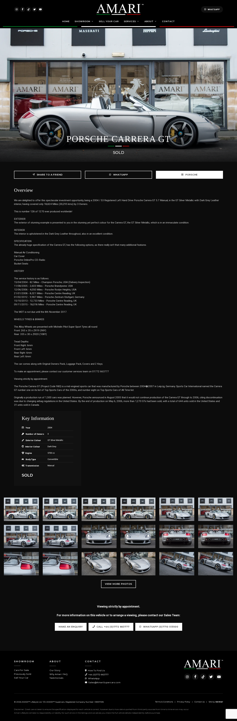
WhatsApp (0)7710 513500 (160, 626)
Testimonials (56, 678)
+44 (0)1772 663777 (98, 674)
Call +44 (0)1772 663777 (112, 626)
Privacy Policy (183, 701)
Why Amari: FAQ (58, 674)
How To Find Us (96, 670)
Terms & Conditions (164, 701)
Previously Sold (22, 674)
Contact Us (199, 701)
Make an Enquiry (71, 626)
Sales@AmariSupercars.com (104, 682)
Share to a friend (49, 174)
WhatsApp (214, 9)
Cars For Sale (21, 670)
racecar (219, 702)
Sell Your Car (21, 677)
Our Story (54, 670)
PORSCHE (191, 174)
